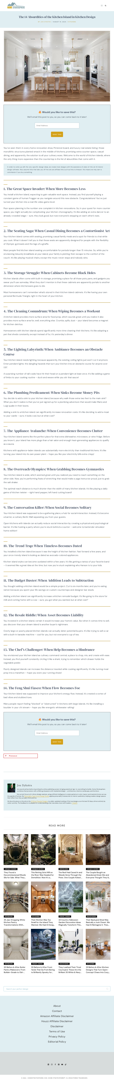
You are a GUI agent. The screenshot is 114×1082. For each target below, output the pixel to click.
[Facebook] (55, 1064)
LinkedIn (74, 803)
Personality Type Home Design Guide (36, 796)
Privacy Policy (57, 1036)
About (57, 1006)
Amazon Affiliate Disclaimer (57, 1016)
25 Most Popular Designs (39, 801)
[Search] (107, 989)
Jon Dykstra (46, 22)
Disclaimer (57, 1026)
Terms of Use (57, 1031)
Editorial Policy (57, 1041)
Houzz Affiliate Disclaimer (57, 1021)
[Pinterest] (58, 1064)
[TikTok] (65, 1064)
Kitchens (72, 22)
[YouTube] (62, 1064)
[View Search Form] (105, 5)
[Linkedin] (48, 1064)
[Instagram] (51, 1064)
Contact (57, 1011)
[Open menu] (102, 5)
